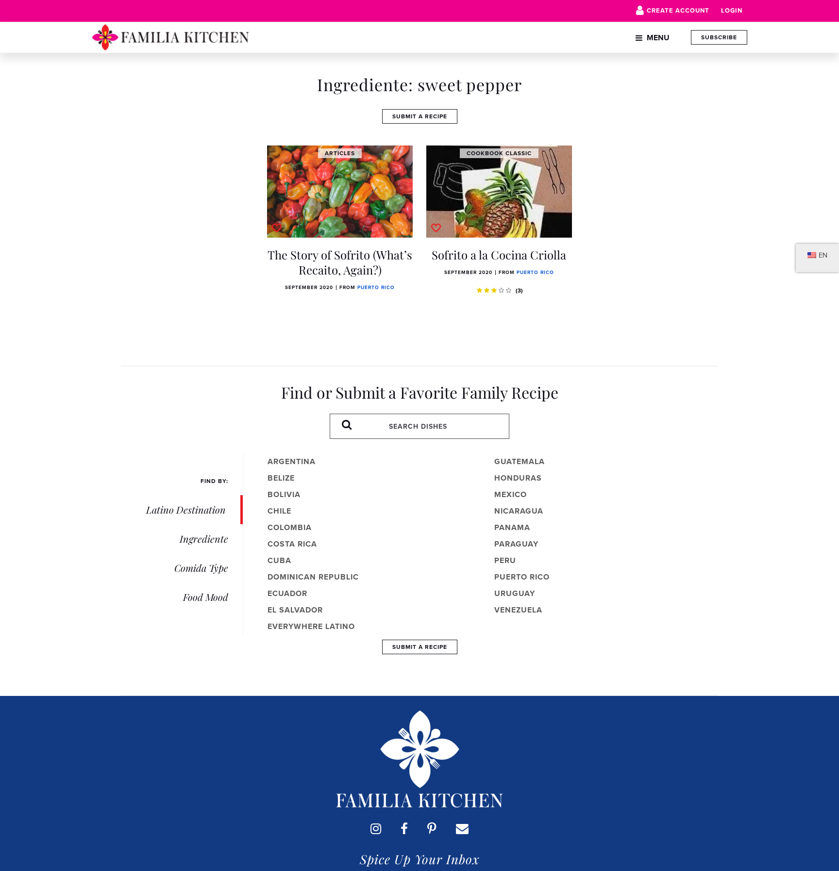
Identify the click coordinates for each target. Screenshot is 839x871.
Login (731, 10)
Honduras (518, 478)
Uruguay (514, 593)
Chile (279, 510)
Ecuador (287, 593)
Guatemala (519, 461)
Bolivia (284, 494)
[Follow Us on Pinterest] (431, 828)
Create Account (678, 10)
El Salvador (295, 609)
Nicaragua (518, 510)
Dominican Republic (313, 576)
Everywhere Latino (311, 626)
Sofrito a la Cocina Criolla (499, 254)
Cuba (279, 560)
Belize (281, 478)
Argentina (292, 461)
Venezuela (518, 609)
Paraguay (516, 543)
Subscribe (719, 37)
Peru (505, 560)
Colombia (290, 527)
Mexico (510, 494)
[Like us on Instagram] (375, 828)
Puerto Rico (376, 287)
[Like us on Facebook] (404, 828)
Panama (512, 527)
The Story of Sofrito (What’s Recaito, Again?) (340, 262)
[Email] (462, 828)
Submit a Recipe (419, 116)
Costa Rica (292, 543)
